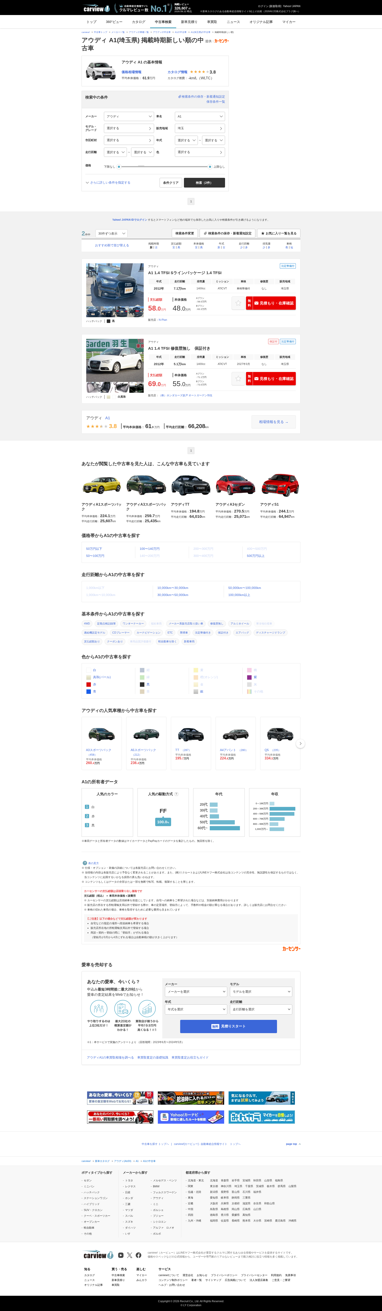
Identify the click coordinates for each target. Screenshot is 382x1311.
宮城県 (246, 1180)
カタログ (138, 22)
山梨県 (292, 1186)
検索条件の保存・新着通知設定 (203, 96)
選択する (184, 152)
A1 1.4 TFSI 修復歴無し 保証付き (179, 348)
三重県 (246, 1197)
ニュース (233, 22)
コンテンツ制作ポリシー (173, 1280)
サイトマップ (213, 1280)
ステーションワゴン (96, 1198)
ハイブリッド (92, 1204)
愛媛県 (236, 1214)
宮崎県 (268, 1220)
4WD (87, 623)
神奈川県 (226, 1186)
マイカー (289, 22)
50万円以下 (94, 548)
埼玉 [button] (181, 128)
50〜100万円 (95, 556)
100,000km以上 (239, 595)
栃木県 (271, 1186)
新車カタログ (102, 1161)
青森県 (225, 1180)
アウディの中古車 (162, 32)
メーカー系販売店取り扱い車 (186, 623)
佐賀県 (225, 1220)
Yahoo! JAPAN (291, 6)
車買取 (212, 22)
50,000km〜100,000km (244, 588)
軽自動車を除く (167, 641)
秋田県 (257, 1180)
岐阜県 (225, 1197)
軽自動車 (89, 1227)
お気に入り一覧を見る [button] (281, 233)
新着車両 (189, 641)
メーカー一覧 (118, 32)
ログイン (263, 6)
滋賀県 (246, 1203)
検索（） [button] (204, 182)
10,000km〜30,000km (172, 588)
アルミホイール (240, 623)
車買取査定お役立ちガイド (190, 1057)
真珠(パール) (101, 677)
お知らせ (202, 1275)
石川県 (246, 1191)
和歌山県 (269, 1203)
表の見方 (93, 863)
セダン (88, 1180)
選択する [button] (113, 128)
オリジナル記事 (261, 22)
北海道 (214, 1180)
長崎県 (236, 1220)
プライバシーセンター (254, 1275)
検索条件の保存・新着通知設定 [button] (230, 233)
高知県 (246, 1214)
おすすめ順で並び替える (112, 245)
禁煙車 (184, 632)
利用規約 (276, 1275)
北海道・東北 (196, 1180)
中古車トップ (100, 32)
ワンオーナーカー (133, 623)
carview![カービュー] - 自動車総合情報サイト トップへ (207, 1144)
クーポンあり (115, 641)
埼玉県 (238, 1186)
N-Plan (163, 319)
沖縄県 (292, 1220)
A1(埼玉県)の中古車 (200, 32)
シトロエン (159, 1221)
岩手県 (236, 1180)
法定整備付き (203, 632)
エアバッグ (242, 632)
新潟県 (214, 1191)
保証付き (223, 632)
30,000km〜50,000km (172, 595)
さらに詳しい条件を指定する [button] (110, 182)
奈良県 (257, 1203)
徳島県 (214, 1214)
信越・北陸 (194, 1191)
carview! (86, 32)
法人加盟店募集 (259, 1280)
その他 (88, 1233)
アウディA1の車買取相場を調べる (110, 1057)
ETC (170, 632)
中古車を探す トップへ (155, 1144)
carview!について (169, 1275)
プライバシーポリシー (224, 1275)
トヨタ (129, 1180)
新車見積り (189, 22)
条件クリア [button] (171, 182)
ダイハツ (130, 1227)
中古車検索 (163, 22)
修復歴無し (216, 623)
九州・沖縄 (194, 1220)
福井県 (257, 1191)
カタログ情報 (177, 72)
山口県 (257, 1209)
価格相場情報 (131, 72)
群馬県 (282, 1186)
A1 (107, 418)
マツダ (129, 1210)
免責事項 (290, 1275)
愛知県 (214, 1197)
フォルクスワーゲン (165, 1192)
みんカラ (141, 1280)
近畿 (190, 1203)
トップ (91, 22)
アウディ (94, 418)
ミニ (155, 1204)
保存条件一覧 (215, 101)
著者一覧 (196, 1280)
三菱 (127, 1204)
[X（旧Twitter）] (129, 1255)
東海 (190, 1197)
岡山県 (236, 1209)
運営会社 (188, 1275)
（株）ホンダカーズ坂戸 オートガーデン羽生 (185, 395)
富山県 (236, 1191)
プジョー (158, 1215)
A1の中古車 (181, 32)
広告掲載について (235, 1280)
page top (291, 1144)
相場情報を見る (271, 422)
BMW (156, 1186)
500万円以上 (256, 556)
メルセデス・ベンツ (165, 1180)
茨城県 (260, 1186)
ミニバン (89, 1186)
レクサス (130, 1186)
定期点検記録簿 (106, 623)
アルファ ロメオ (163, 1227)
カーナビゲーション (148, 632)
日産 (127, 1192)
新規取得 (275, 6)
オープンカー (92, 1221)
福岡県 (214, 1220)
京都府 (236, 1203)
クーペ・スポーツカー (97, 1215)
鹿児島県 (280, 1220)
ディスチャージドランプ (270, 632)
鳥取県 (214, 1209)
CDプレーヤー (121, 632)
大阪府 (214, 1203)
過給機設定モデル (94, 632)
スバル (129, 1215)
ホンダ (129, 1198)
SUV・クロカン (93, 1210)
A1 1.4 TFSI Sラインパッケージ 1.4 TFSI (185, 273)
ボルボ (157, 1233)
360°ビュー (114, 22)
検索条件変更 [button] (185, 233)
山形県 (268, 1180)
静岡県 (236, 1197)
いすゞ (129, 1233)
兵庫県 (225, 1203)
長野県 (225, 1191)
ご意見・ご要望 (281, 1280)
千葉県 (249, 1186)
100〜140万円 (150, 548)
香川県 (225, 1214)
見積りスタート (233, 1026)
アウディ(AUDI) (122, 1161)
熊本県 (246, 1220)
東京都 (214, 1186)
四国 (190, 1214)
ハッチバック (92, 1192)
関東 (190, 1186)
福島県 (279, 1180)
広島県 (246, 1209)
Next (300, 743)
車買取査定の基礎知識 (152, 1057)
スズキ (129, 1221)
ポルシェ (158, 1210)
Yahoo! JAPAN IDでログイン (129, 219)
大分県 (257, 1220)
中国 (190, 1209)
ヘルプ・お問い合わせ (172, 1284)
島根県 (225, 1209)
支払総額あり (92, 641)
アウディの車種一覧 (139, 32)
